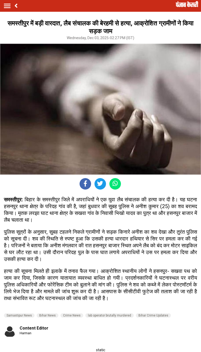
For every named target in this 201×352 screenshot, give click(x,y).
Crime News (72, 315)
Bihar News (47, 315)
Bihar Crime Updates (153, 315)
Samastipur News (19, 315)
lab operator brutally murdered (109, 315)
